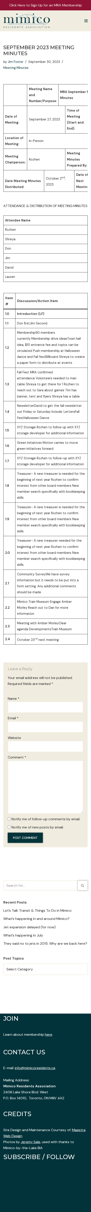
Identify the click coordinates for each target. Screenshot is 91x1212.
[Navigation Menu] (86, 20)
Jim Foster (15, 62)
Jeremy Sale (30, 1142)
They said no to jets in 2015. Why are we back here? (45, 943)
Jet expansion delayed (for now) (29, 927)
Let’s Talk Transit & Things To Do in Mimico (37, 910)
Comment (17, 757)
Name (13, 698)
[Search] (83, 885)
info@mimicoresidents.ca (35, 1068)
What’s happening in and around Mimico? (36, 918)
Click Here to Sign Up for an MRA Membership (45, 5)
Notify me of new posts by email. (37, 827)
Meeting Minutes (15, 68)
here (48, 1034)
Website (14, 737)
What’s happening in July (23, 935)
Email (13, 718)
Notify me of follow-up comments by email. (45, 819)
